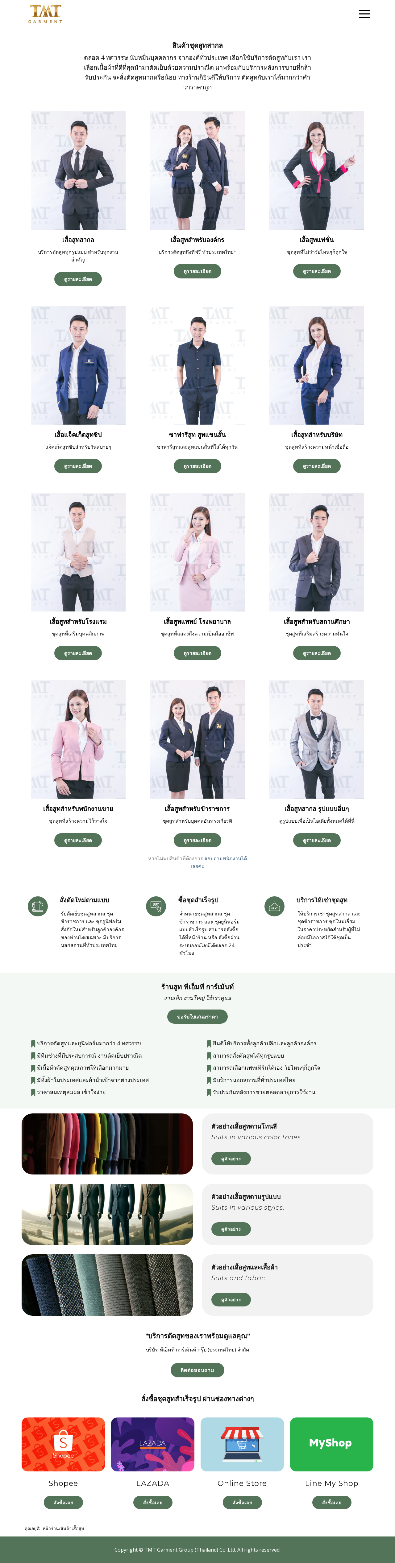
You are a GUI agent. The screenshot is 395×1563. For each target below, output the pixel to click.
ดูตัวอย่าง (231, 1159)
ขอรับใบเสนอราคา (197, 1016)
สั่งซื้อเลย (63, 1502)
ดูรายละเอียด (78, 279)
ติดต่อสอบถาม (197, 1370)
